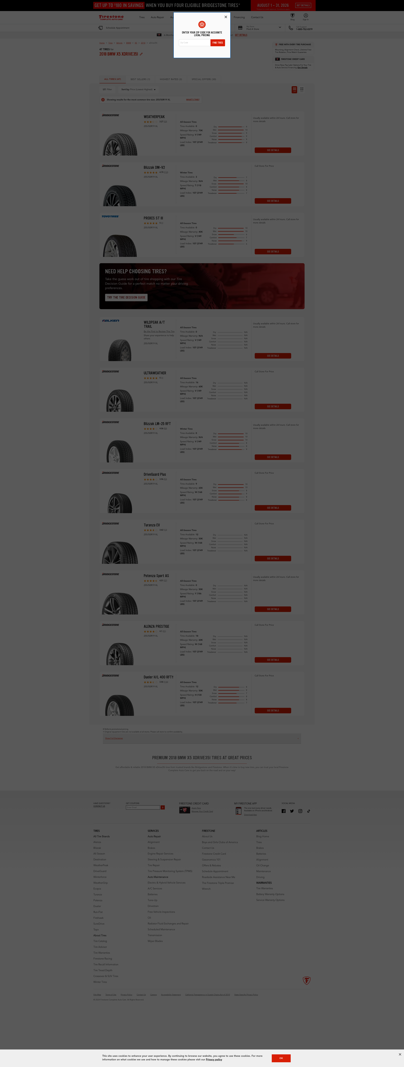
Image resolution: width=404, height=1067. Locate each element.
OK (281, 1058)
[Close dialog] (225, 16)
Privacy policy (214, 1059)
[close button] (400, 1054)
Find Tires (218, 42)
